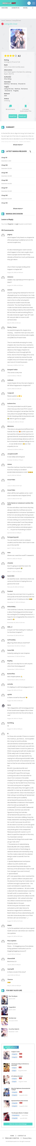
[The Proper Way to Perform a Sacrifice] (7, 1067)
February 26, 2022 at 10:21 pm (15, 587)
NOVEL (25, 8)
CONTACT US (22, 1136)
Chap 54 (14, 1092)
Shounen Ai (21, 84)
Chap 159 (4, 173)
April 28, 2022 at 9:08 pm (14, 533)
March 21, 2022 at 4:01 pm (14, 558)
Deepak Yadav (12, 370)
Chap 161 (4, 158)
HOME (12, 1136)
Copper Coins (15, 1051)
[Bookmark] (25, 106)
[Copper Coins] (7, 1055)
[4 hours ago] (20, 1054)
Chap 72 (14, 1057)
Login (17, 224)
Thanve (10, 979)
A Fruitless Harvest (17, 1076)
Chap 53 (14, 1095)
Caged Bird (12, 1007)
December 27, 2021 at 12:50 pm (16, 602)
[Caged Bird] (4, 1011)
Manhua (8, 20)
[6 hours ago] (20, 1067)
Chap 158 (4, 180)
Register (10, 224)
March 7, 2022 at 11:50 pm (14, 571)
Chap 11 (14, 1081)
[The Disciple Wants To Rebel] (7, 1116)
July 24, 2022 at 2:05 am (14, 475)
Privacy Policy (27, 1138)
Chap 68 (14, 1103)
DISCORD (5, 8)
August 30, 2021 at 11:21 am (14, 690)
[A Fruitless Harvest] (7, 1080)
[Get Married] (4, 1022)
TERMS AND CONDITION (12, 1138)
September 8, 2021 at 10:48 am (16, 680)
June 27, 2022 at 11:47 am (14, 486)
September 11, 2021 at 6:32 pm (16, 669)
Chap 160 (4, 165)
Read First (13, 116)
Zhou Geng (7, 79)
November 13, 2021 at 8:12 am (15, 635)
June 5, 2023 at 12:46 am (14, 388)
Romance (14, 84)
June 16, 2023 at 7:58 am (14, 376)
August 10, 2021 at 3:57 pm (14, 936)
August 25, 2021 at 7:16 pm (14, 718)
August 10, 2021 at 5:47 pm (15, 921)
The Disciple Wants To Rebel (19, 1113)
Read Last (22, 116)
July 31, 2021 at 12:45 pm (14, 954)
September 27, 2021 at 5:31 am (16, 656)
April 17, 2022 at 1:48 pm (14, 548)
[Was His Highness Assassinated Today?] (7, 1092)
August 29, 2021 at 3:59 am (15, 700)
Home (3, 20)
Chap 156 (4, 195)
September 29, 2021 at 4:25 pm (16, 646)
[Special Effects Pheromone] (7, 1104)
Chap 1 (14, 1070)
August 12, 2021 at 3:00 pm (14, 729)
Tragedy (16, 91)
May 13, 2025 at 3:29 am (14, 323)
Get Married (12, 1018)
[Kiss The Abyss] (4, 1000)
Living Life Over (16, 20)
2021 (5, 96)
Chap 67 (14, 1106)
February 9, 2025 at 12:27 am (15, 365)
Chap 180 (14, 1118)
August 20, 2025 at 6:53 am (15, 272)
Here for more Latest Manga (18, 1124)
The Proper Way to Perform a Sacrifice (20, 1064)
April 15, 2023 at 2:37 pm (14, 399)
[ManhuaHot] (9, 3)
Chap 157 (4, 188)
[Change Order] (30, 151)
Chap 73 (14, 1054)
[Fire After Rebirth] (4, 1033)
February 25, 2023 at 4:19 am (15, 422)
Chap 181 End (15, 1115)
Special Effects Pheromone (19, 1100)
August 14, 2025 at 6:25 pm (15, 285)
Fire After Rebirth (14, 1029)
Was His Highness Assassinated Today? (20, 1089)
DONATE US (15, 8)
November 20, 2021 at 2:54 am (16, 622)
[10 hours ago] (20, 1092)
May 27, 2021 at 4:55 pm (14, 985)
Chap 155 (4, 203)
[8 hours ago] (20, 1078)
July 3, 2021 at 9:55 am (13, 975)
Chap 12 (14, 1078)
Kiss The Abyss (13, 996)
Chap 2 (14, 1067)
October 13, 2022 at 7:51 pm (15, 460)
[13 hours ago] (20, 1103)
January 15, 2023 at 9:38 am (15, 449)
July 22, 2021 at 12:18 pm (14, 964)
